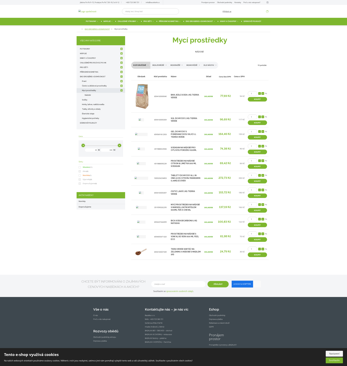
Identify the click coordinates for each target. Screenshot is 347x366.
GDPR (211, 327)
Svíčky (84, 100)
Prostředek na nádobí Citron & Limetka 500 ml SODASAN (183, 163)
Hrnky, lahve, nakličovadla (93, 104)
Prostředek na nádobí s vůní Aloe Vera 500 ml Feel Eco (185, 236)
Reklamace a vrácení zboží (219, 323)
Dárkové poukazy (252, 21)
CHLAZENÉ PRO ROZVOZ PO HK (93, 63)
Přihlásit (218, 284)
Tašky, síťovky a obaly (91, 109)
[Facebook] (264, 2)
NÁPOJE (107, 21)
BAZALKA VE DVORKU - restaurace (158, 334)
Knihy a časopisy (228, 21)
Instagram (98, 323)
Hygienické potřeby (90, 118)
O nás (95, 315)
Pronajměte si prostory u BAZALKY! (223, 345)
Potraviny (91, 21)
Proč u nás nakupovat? (251, 2)
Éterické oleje (88, 114)
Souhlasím (334, 360)
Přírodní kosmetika (169, 21)
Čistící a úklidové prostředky (94, 86)
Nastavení (334, 353)
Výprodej (86, 179)
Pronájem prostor (208, 2)
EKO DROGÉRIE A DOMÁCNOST (93, 77)
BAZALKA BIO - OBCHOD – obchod (158, 330)
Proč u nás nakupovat (101, 319)
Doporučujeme (89, 183)
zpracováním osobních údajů (179, 291)
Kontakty (237, 2)
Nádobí (199, 52)
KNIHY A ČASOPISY (88, 58)
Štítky (81, 162)
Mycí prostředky (89, 90)
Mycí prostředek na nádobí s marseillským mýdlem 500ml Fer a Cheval (185, 207)
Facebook (94, 323)
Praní (84, 81)
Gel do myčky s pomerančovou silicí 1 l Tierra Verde (183, 134)
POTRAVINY (85, 49)
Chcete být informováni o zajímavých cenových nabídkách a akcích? (113, 284)
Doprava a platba (100, 341)
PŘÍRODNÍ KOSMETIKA (89, 72)
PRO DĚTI (84, 67)
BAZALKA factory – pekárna (155, 338)
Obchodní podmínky (224, 2)
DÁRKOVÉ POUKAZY (88, 123)
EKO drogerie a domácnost (199, 21)
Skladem (86, 167)
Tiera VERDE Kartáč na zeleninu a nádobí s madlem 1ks (186, 251)
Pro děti (147, 21)
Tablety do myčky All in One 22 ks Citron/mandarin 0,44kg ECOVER (185, 178)
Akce (85, 171)
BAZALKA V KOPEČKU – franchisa (158, 342)
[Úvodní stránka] (87, 11)
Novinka (86, 175)
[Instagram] (267, 2)
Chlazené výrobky (127, 21)
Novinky (82, 201)
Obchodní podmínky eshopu (104, 337)
